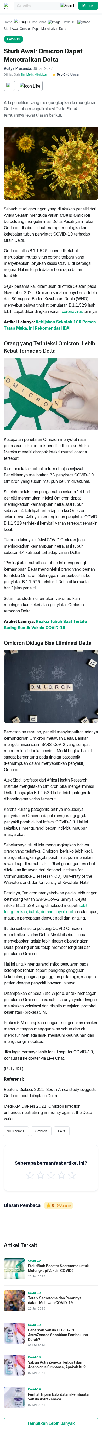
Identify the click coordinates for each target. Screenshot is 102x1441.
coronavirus (72, 311)
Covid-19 (69, 22)
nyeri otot (64, 911)
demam (48, 911)
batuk (34, 911)
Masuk (88, 6)
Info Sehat (39, 22)
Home (8, 22)
